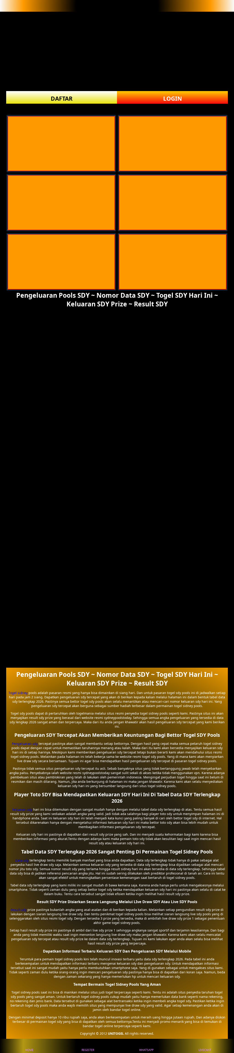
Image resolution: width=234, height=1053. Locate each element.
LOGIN (172, 98)
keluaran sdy (22, 809)
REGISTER (88, 1050)
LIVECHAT (205, 1050)
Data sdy (22, 860)
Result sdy (19, 909)
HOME (29, 1050)
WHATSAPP (146, 1050)
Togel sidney (18, 693)
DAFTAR (62, 98)
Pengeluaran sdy (25, 743)
